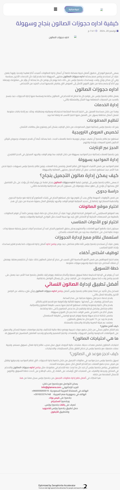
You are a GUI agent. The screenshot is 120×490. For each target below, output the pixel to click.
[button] (32, 9)
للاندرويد (46, 408)
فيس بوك (54, 398)
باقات (62, 405)
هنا (21, 378)
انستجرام (56, 401)
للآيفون (55, 412)
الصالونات (87, 206)
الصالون (58, 182)
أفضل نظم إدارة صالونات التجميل (70, 378)
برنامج (60, 291)
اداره (54, 291)
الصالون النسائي (62, 284)
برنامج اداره (51, 244)
